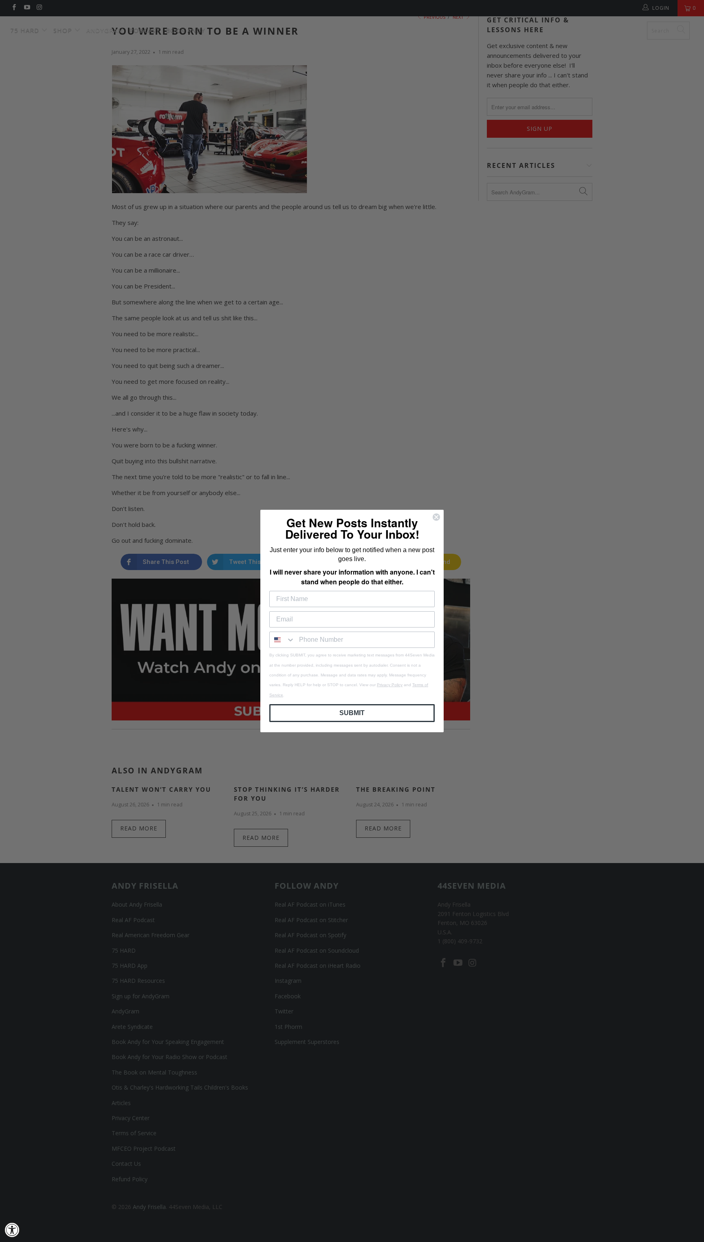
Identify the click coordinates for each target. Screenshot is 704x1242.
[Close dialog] (436, 517)
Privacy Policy (390, 685)
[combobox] (282, 639)
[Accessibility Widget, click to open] (12, 1230)
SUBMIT (352, 712)
